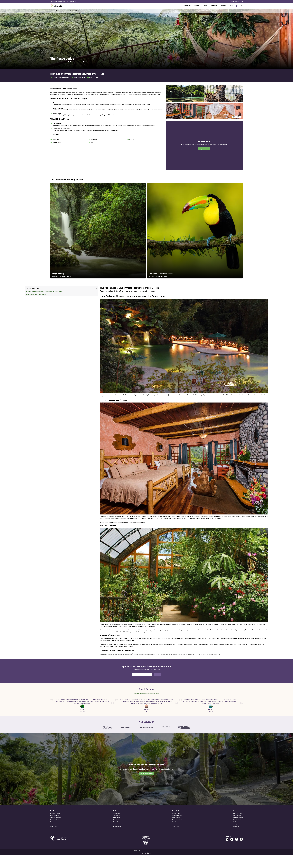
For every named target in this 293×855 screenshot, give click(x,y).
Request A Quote (204, 149)
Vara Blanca (57, 11)
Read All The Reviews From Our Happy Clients (146, 693)
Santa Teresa (116, 824)
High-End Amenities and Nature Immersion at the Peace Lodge (44, 291)
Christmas (53, 824)
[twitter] (231, 839)
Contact (239, 5)
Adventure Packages (55, 817)
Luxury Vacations (54, 819)
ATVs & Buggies (176, 817)
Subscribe (157, 674)
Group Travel (53, 826)
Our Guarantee (237, 822)
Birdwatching (175, 824)
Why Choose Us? (237, 819)
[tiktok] (241, 839)
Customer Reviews (238, 817)
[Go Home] (56, 5)
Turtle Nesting (175, 826)
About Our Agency (237, 813)
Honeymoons (53, 822)
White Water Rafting (177, 815)
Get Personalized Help (146, 773)
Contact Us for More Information (36, 294)
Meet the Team (237, 815)
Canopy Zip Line (176, 813)
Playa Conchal (116, 815)
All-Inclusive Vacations (55, 813)
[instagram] (236, 839)
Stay (62, 11)
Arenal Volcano (116, 813)
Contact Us (236, 826)
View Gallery (237, 117)
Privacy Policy (236, 824)
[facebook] (227, 839)
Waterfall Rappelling (177, 819)
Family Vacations (54, 815)
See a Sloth (175, 822)
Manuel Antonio (116, 817)
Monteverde (116, 819)
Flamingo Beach (117, 826)
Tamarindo (115, 822)
